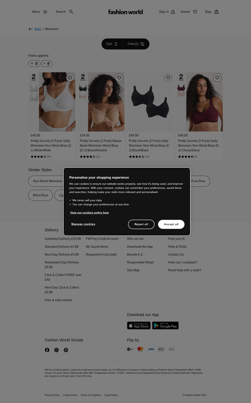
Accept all (171, 224)
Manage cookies (83, 224)
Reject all (141, 224)
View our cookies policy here (89, 212)
